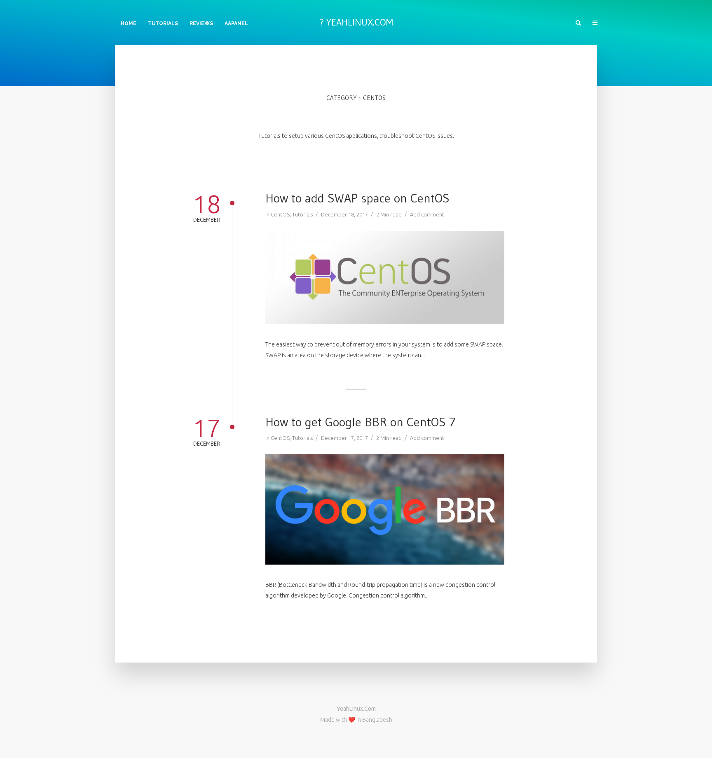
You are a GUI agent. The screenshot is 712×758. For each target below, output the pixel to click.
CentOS (280, 214)
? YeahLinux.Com (356, 22)
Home (128, 23)
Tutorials (163, 23)
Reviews (201, 23)
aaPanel (236, 23)
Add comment (427, 214)
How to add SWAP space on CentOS (357, 198)
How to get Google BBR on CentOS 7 (360, 422)
